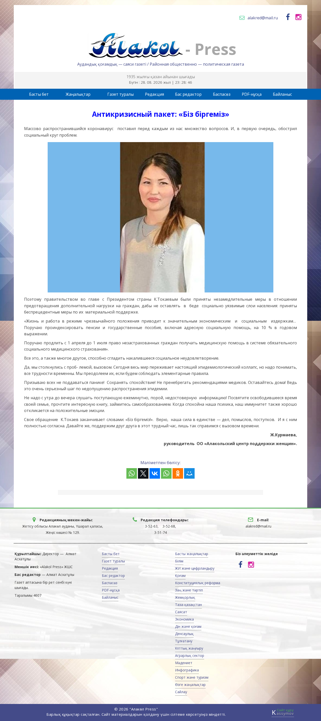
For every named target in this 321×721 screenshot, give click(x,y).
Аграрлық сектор (189, 655)
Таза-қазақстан (188, 604)
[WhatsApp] (131, 473)
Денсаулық (184, 633)
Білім (179, 561)
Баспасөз (221, 94)
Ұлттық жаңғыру (189, 648)
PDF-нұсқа (252, 94)
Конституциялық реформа (197, 582)
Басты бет (39, 94)
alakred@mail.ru (263, 18)
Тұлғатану (183, 641)
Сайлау (181, 691)
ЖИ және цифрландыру (194, 568)
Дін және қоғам (188, 626)
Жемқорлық (185, 597)
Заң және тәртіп (189, 590)
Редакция (154, 94)
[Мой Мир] (189, 473)
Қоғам (180, 575)
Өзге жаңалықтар (190, 684)
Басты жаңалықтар (191, 553)
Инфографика (187, 670)
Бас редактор (188, 94)
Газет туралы (120, 94)
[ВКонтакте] (154, 473)
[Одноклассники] (178, 473)
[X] (143, 473)
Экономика (184, 619)
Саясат (181, 611)
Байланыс (282, 94)
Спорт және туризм (191, 677)
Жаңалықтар (78, 94)
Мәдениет (183, 662)
